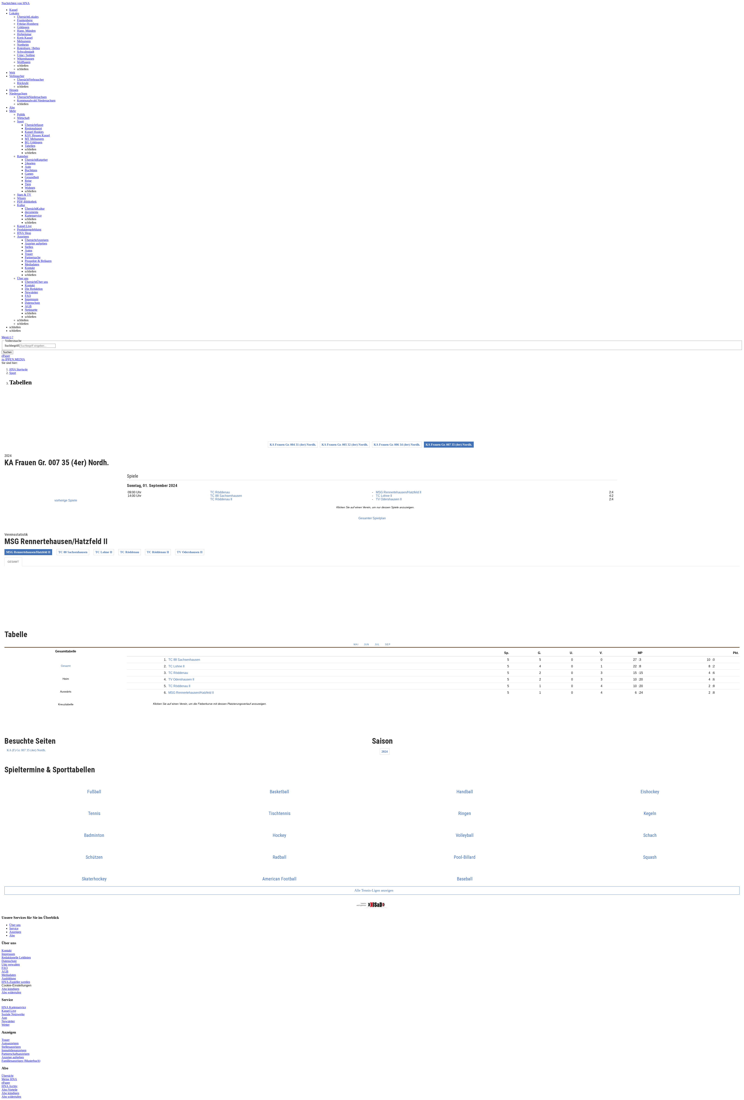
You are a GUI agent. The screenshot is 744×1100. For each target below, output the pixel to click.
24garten (30, 163)
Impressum (31, 299)
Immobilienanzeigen (14, 1050)
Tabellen (30, 145)
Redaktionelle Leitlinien (16, 957)
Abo (12, 935)
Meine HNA (9, 1079)
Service (13, 928)
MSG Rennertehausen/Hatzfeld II (398, 492)
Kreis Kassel (25, 37)
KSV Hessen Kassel (37, 135)
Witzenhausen (25, 58)
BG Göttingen (33, 142)
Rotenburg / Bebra (28, 48)
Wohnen (30, 187)
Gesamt (13, 561)
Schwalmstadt (25, 51)
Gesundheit (32, 177)
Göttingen (23, 27)
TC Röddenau (220, 492)
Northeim (23, 44)
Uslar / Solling (26, 55)
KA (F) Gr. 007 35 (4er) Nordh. (26, 750)
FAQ (28, 295)
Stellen (29, 247)
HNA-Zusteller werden (16, 982)
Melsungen (24, 41)
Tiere (28, 184)
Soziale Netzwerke (13, 1014)
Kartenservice (33, 215)
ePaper (6, 1082)
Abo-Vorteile (9, 1089)
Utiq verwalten (11, 964)
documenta (31, 212)
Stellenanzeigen (11, 1046)
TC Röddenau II (221, 499)
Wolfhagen (23, 62)
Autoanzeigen (10, 1043)
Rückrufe (22, 83)
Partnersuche (32, 257)
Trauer (29, 254)
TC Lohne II (384, 495)
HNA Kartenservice (14, 1007)
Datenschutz (32, 302)
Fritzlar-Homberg (27, 23)
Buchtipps (31, 170)
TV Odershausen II (389, 499)
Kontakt (30, 268)
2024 (384, 751)
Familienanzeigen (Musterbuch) (21, 1060)
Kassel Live (9, 1010)
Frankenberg (25, 20)
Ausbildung (9, 978)
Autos (28, 250)
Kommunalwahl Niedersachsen (36, 100)
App (4, 1017)
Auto (28, 166)
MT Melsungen (34, 138)
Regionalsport (33, 128)
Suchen (7, 352)
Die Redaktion (34, 288)
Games (29, 173)
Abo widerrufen (11, 992)
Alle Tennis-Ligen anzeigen (373, 890)
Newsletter (31, 292)
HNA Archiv (9, 1086)
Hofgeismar (24, 34)
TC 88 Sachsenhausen (226, 495)
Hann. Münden (26, 30)
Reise (28, 180)
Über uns (15, 925)
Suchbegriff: (12, 345)
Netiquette (31, 309)
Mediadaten (32, 264)
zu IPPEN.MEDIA (13, 359)
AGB (28, 306)
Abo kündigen (10, 989)
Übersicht (7, 1075)
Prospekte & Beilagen (38, 261)
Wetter (5, 1024)
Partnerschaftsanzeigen (15, 1053)
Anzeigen (15, 932)
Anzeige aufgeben (36, 243)
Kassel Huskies (34, 132)
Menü (5, 337)
